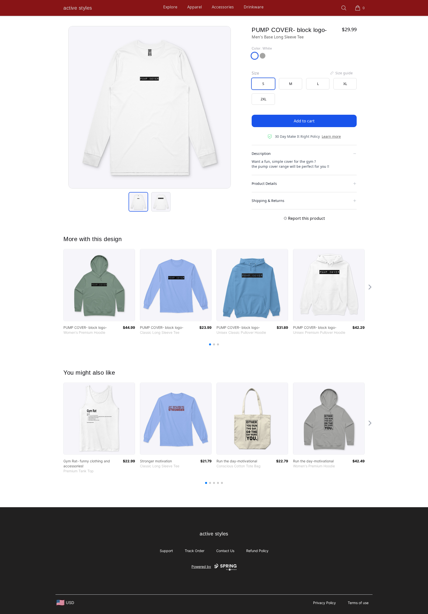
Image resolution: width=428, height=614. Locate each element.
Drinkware (254, 7)
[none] (341, 73)
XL (345, 83)
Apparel (194, 7)
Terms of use (358, 603)
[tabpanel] (149, 107)
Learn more (331, 136)
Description (261, 153)
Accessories (223, 7)
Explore (170, 7)
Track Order (194, 551)
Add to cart (304, 121)
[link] (99, 285)
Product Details (264, 183)
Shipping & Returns (268, 200)
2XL (263, 99)
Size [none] (255, 73)
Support (166, 551)
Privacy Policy (324, 603)
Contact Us (225, 551)
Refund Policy (257, 551)
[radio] (263, 83)
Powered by (201, 566)
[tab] (138, 202)
